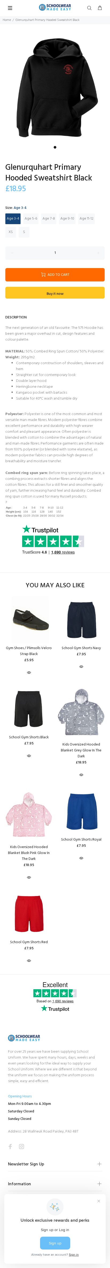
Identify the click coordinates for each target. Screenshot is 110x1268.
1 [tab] (55, 147)
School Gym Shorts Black (29, 737)
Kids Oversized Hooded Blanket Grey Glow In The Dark (81, 750)
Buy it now (55, 294)
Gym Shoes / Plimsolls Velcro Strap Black (29, 651)
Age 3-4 (13, 219)
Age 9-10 (67, 219)
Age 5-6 (31, 219)
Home (7, 20)
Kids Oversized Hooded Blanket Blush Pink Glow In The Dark (29, 853)
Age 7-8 (48, 219)
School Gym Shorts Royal (81, 840)
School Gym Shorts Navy (81, 648)
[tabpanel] (55, 88)
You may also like (55, 586)
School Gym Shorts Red (29, 942)
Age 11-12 (86, 219)
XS (11, 232)
